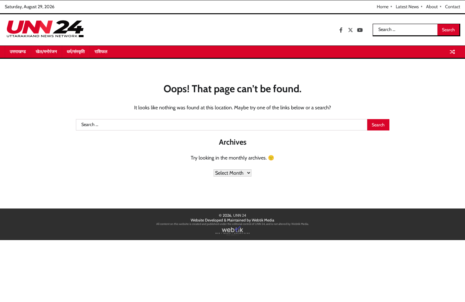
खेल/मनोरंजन (46, 51)
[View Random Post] (452, 52)
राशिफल (101, 51)
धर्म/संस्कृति (76, 51)
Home (382, 6)
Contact (452, 6)
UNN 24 (239, 215)
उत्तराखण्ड (18, 51)
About (432, 6)
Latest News (407, 6)
